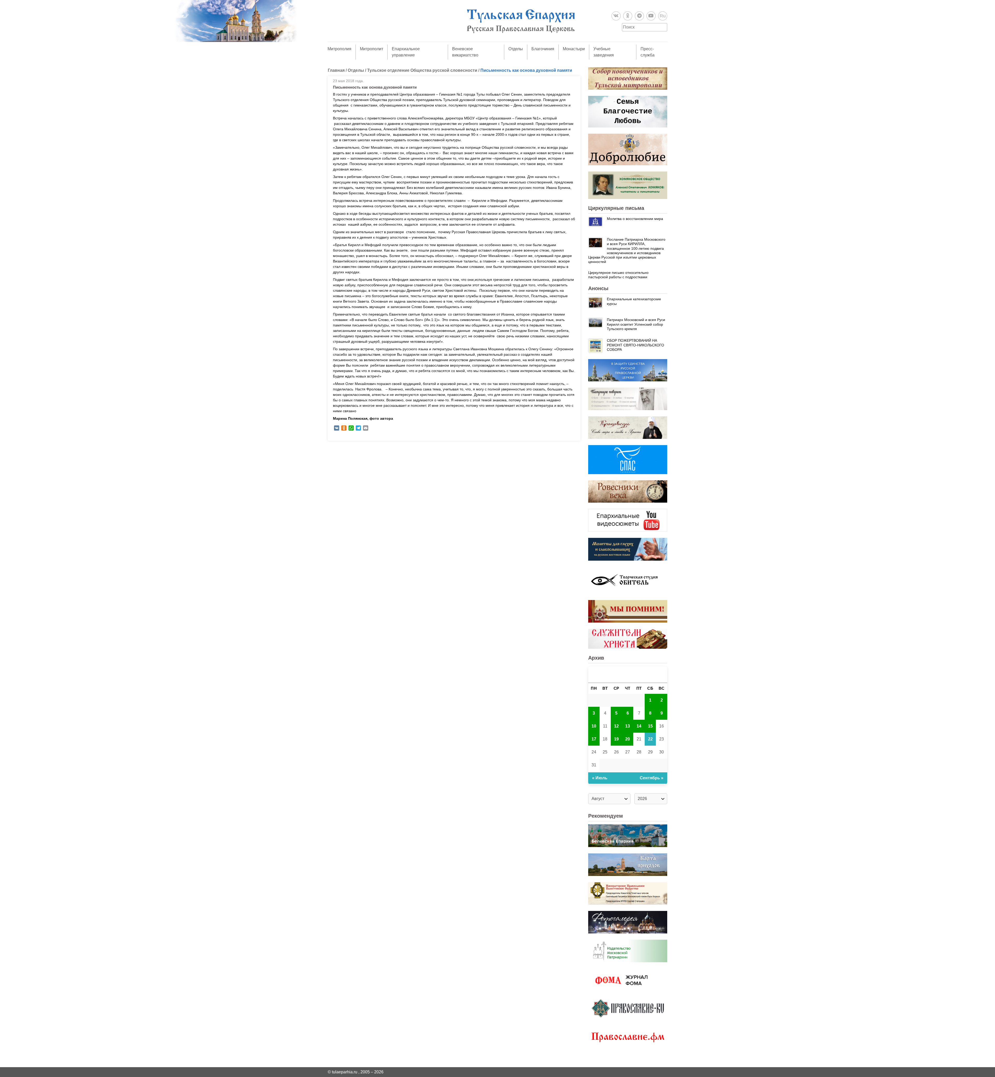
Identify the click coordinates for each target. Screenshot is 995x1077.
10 (594, 726)
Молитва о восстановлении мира (635, 219)
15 (650, 726)
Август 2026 (628, 674)
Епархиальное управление (406, 52)
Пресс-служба (648, 52)
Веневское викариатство (465, 52)
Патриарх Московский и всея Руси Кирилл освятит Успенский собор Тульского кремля (636, 324)
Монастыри (574, 49)
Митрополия (339, 49)
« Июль (599, 778)
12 (616, 726)
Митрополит (371, 49)
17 (594, 739)
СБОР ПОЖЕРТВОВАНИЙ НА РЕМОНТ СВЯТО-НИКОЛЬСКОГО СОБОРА (635, 345)
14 (639, 726)
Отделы (515, 49)
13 (627, 726)
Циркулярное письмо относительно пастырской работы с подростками (618, 274)
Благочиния (542, 49)
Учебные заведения (603, 52)
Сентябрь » (651, 778)
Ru (663, 15)
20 (627, 739)
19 (616, 739)
